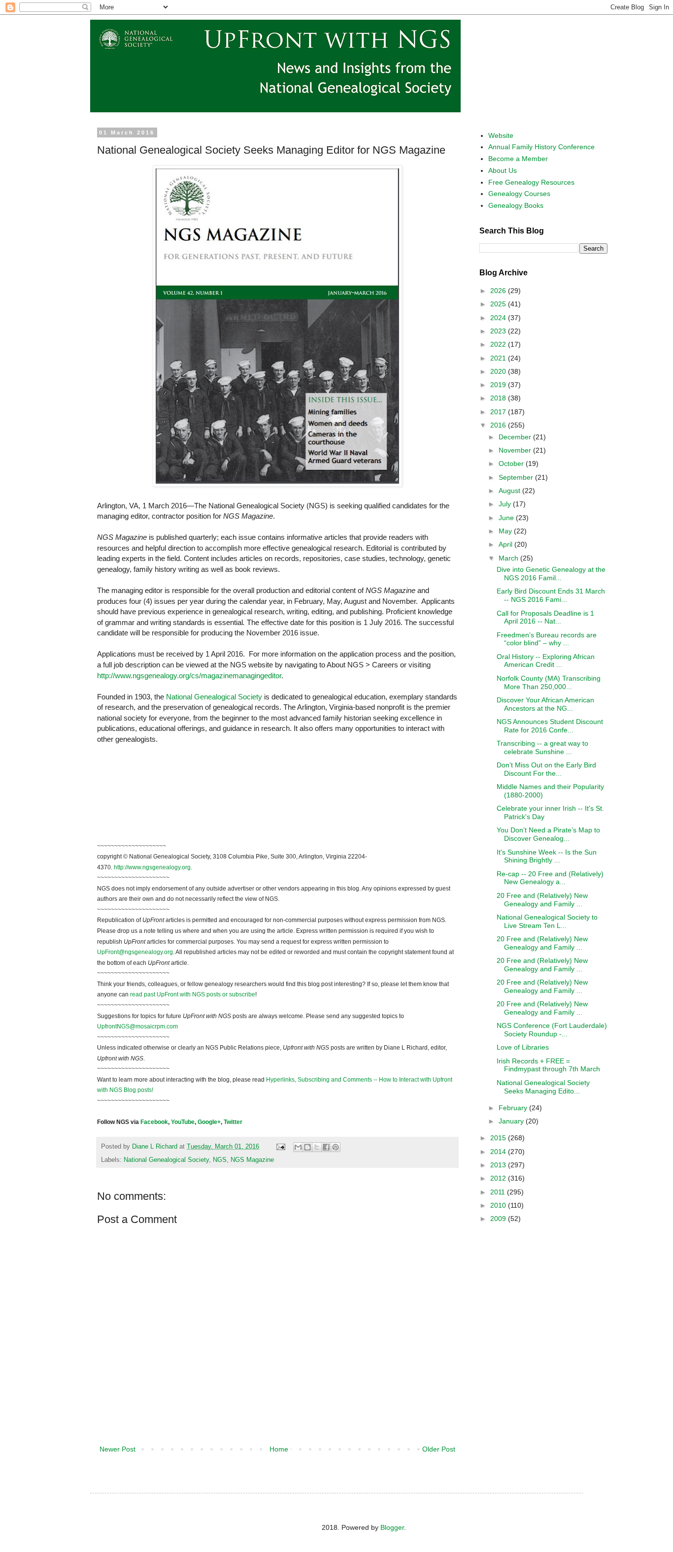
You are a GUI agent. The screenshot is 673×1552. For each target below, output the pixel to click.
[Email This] (298, 1147)
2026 (499, 291)
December (516, 437)
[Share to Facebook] (326, 1147)
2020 (499, 371)
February (514, 1108)
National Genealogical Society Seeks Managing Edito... (543, 1087)
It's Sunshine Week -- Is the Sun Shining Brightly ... (547, 856)
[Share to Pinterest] (335, 1147)
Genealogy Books (515, 205)
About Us (502, 170)
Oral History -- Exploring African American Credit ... (546, 661)
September (517, 477)
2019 (499, 385)
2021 (499, 358)
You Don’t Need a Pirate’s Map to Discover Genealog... (548, 834)
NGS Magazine (252, 1159)
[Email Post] (280, 1146)
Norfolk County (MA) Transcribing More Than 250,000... (549, 682)
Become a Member (518, 159)
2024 (499, 318)
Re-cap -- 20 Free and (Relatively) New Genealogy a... (550, 878)
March (509, 558)
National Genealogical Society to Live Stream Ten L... (547, 921)
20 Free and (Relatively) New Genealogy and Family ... (542, 900)
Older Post (438, 1449)
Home (278, 1449)
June (507, 518)
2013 (499, 1165)
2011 (498, 1192)
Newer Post (117, 1449)
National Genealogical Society (166, 1159)
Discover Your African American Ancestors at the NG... (545, 704)
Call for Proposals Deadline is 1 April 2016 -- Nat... (545, 617)
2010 (499, 1205)
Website (500, 135)
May (506, 531)
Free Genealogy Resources (531, 182)
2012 (499, 1178)
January (512, 1121)
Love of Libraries (523, 1047)
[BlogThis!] (307, 1147)
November (516, 450)
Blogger (392, 1527)
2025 (499, 304)
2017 (499, 412)
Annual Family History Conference (541, 147)
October (512, 463)
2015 (499, 1138)
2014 (499, 1152)
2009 (499, 1218)
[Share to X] (317, 1147)
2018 (499, 398)
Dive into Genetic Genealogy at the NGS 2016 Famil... (551, 573)
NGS (220, 1159)
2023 (499, 331)
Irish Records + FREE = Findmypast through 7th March (548, 1065)
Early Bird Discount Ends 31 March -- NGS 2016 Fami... (551, 595)
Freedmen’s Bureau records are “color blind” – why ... (547, 639)
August (510, 491)
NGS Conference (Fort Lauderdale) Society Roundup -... (552, 1030)
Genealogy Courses (519, 194)
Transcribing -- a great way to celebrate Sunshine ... (542, 747)
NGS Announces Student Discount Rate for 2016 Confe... (550, 726)
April (506, 544)
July (506, 504)
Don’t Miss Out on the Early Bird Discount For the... (546, 769)
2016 (499, 425)
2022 (499, 344)
